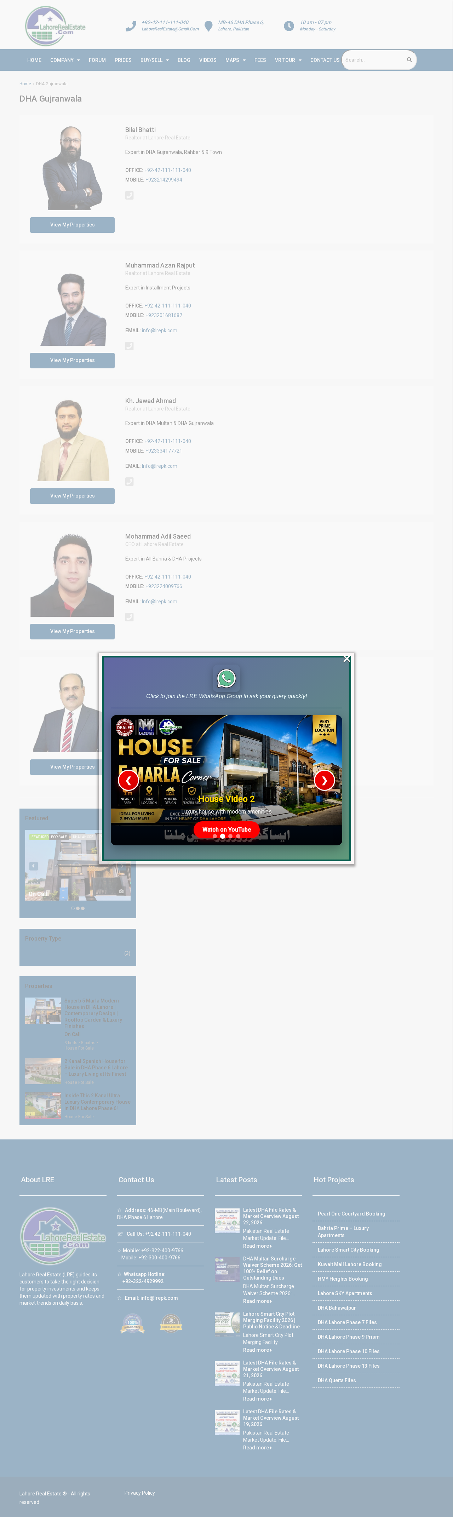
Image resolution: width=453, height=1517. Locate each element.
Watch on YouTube (226, 829)
